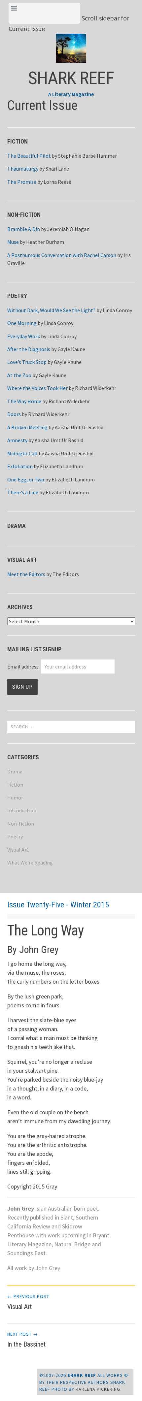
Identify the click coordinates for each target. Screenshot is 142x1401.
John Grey (47, 1268)
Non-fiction (20, 823)
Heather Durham (45, 242)
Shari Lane (57, 168)
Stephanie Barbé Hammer (87, 155)
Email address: (24, 666)
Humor (15, 797)
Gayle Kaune (71, 349)
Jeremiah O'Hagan (68, 229)
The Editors (66, 574)
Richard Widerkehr (95, 388)
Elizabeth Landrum (61, 466)
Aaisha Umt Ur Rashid (79, 427)
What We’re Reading (30, 862)
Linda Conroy (117, 310)
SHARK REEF (71, 78)
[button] (71, 43)
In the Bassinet (26, 1339)
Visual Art (18, 849)
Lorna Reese (57, 182)
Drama (14, 771)
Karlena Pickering (98, 1389)
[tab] (44, 13)
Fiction (15, 784)
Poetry (15, 836)
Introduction (21, 810)
